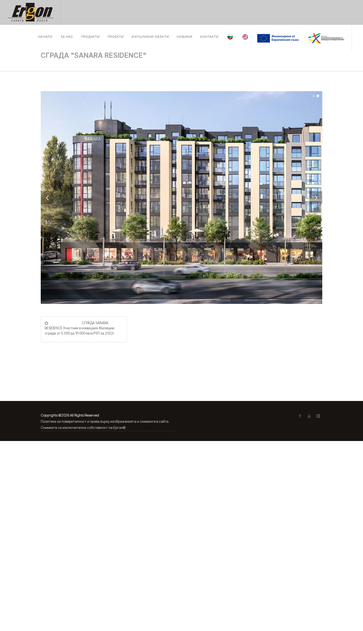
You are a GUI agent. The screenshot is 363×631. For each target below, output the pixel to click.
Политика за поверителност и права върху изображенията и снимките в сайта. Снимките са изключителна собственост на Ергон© (105, 424)
